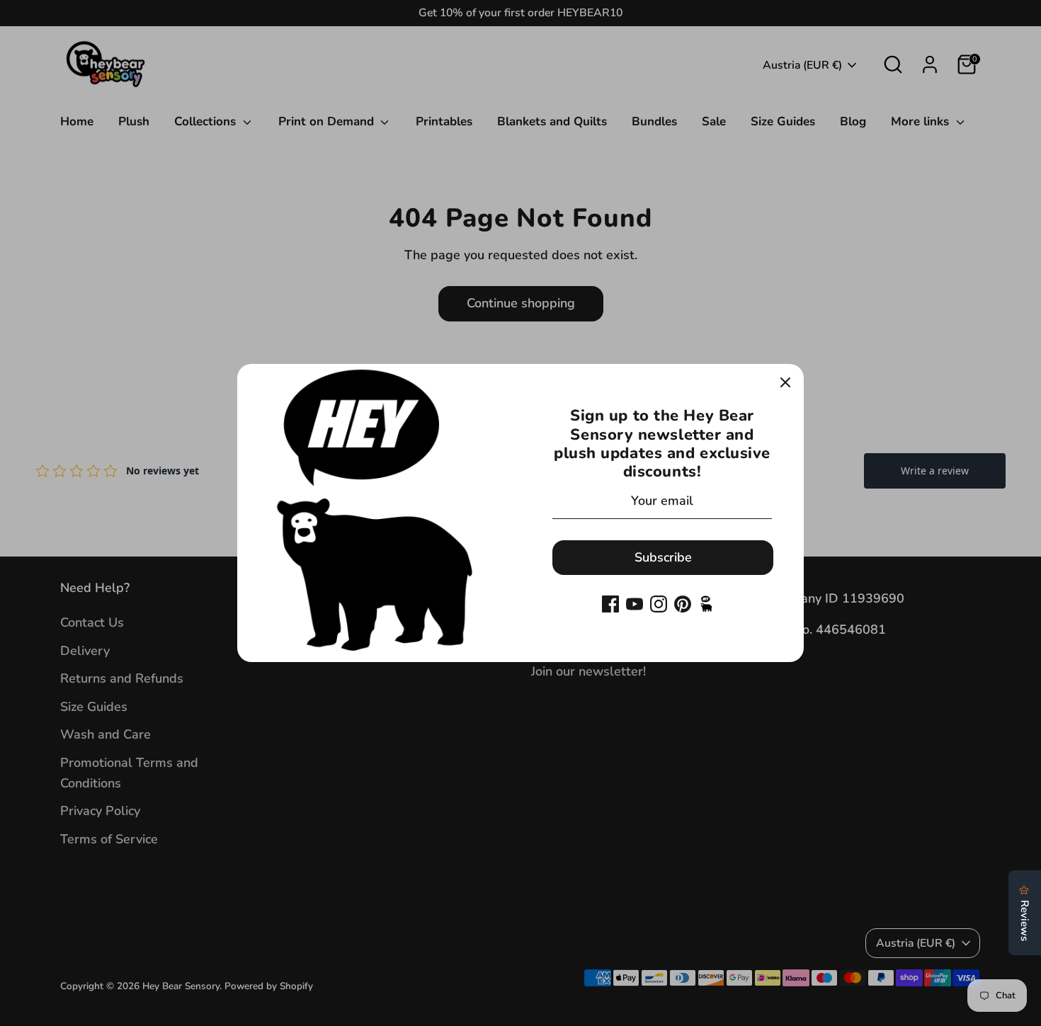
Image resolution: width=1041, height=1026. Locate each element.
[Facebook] (610, 603)
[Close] (785, 382)
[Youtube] (634, 603)
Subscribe (663, 557)
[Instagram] (658, 603)
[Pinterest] (682, 603)
